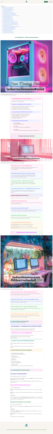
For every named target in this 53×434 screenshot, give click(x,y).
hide (4, 6)
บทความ (2, 1)
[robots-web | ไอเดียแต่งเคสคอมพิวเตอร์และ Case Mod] (26, 2)
